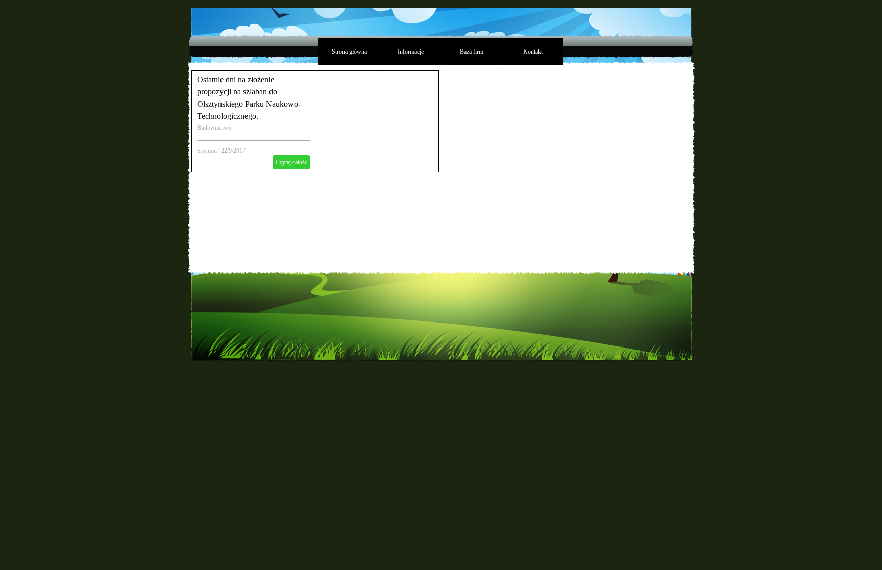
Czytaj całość (291, 162)
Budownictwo (214, 127)
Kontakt (533, 51)
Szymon (207, 150)
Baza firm (471, 51)
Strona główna (349, 51)
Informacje (411, 51)
